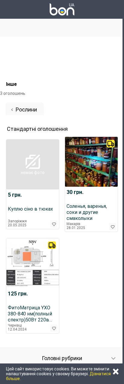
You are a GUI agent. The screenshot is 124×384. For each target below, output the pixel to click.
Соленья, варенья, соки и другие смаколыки (87, 212)
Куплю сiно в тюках (30, 209)
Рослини (26, 109)
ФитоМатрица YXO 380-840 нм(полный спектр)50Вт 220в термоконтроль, (30, 314)
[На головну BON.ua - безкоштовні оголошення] (62, 9)
